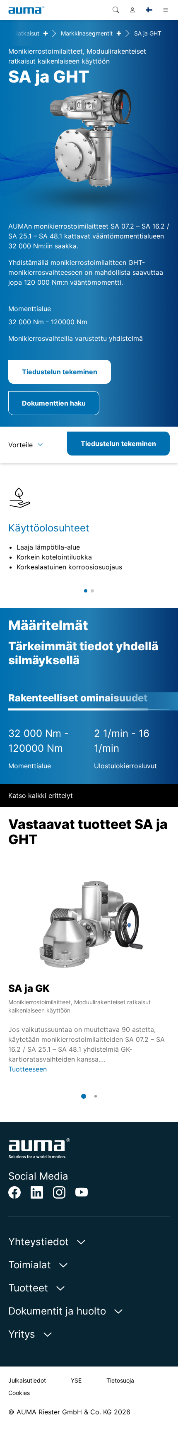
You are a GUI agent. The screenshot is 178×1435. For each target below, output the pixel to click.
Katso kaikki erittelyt (40, 795)
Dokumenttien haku (54, 403)
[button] (85, 590)
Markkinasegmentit (87, 33)
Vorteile (20, 445)
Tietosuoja (120, 1380)
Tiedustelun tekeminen (59, 372)
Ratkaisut (26, 33)
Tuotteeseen (27, 1069)
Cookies (19, 1392)
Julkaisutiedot (27, 1380)
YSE (76, 1380)
